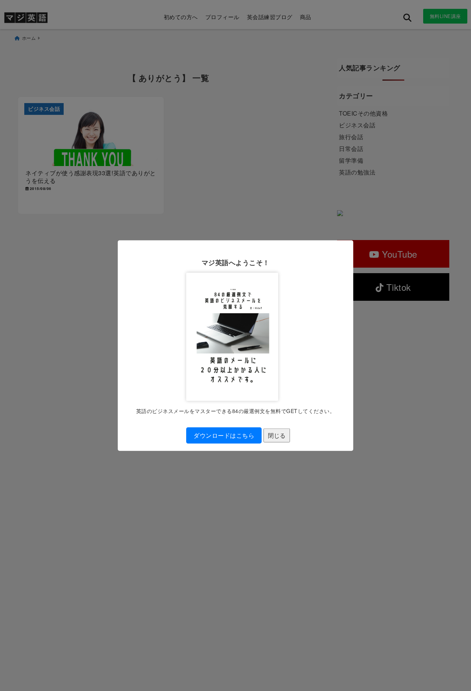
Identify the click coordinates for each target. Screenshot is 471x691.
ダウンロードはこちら (224, 435)
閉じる (277, 435)
